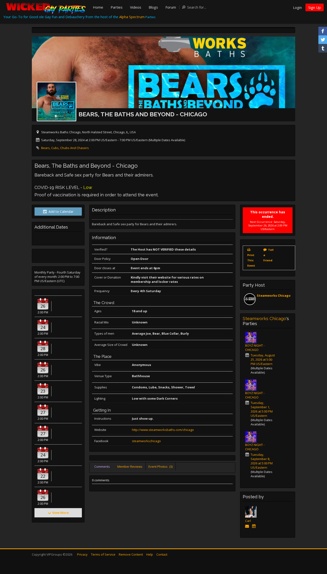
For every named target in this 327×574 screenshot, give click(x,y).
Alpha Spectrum (132, 16)
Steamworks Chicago (274, 295)
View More (60, 512)
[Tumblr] (322, 48)
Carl (248, 521)
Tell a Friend (268, 255)
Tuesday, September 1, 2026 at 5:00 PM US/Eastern (262, 409)
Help (149, 554)
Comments (102, 466)
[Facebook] (322, 31)
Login (297, 7)
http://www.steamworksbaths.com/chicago (163, 430)
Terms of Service (103, 554)
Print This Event (251, 260)
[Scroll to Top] (316, 551)
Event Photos (160, 466)
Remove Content (131, 554)
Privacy (82, 554)
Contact (161, 554)
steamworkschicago (146, 441)
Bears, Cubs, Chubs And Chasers (65, 148)
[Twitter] (322, 39)
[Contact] (248, 526)
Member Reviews (129, 466)
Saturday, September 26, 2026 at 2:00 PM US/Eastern (267, 225)
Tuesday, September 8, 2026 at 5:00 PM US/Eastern (262, 461)
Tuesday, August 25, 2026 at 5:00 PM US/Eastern (263, 359)
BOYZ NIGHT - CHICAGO (255, 347)
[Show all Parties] (254, 526)
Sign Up (314, 7)
